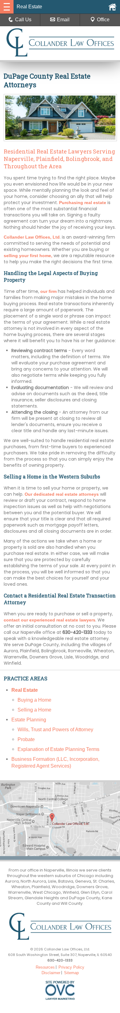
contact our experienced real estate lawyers (49, 619)
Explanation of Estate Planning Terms (58, 749)
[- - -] (7, 7)
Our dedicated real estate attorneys (62, 494)
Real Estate (24, 690)
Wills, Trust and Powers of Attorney (55, 729)
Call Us (23, 19)
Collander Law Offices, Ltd (32, 237)
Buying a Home (34, 700)
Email (63, 19)
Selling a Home (34, 709)
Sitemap (71, 972)
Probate (26, 739)
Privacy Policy (71, 967)
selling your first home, (28, 255)
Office (103, 19)
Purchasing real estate (82, 202)
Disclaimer (51, 972)
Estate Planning (28, 719)
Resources (45, 967)
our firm (48, 291)
